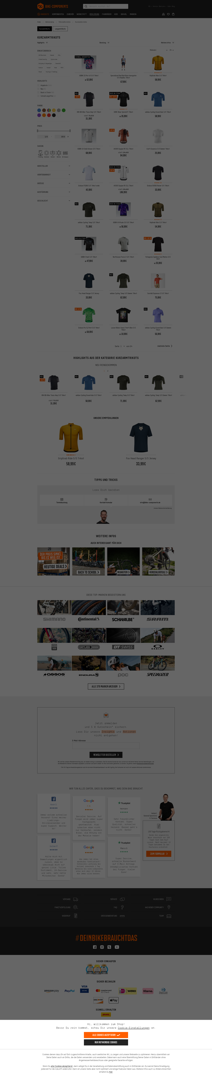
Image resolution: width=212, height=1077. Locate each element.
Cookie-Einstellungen (134, 1027)
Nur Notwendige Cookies (106, 1042)
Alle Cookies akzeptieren (104, 1035)
